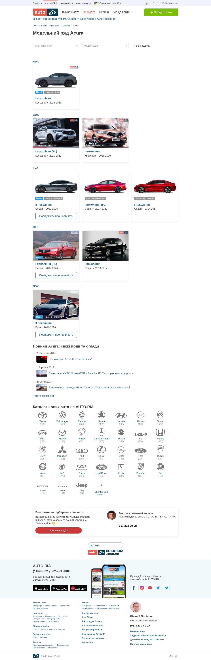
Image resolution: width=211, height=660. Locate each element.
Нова (35, 629)
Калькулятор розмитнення (43, 645)
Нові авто (89, 12)
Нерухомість (66, 3)
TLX (35, 167)
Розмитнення (113, 606)
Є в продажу (143, 45)
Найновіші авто (39, 621)
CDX (36, 114)
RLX (35, 227)
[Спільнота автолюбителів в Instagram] (141, 588)
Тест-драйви (86, 606)
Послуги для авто (41, 634)
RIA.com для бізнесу (92, 621)
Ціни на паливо (39, 648)
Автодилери (37, 606)
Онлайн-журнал (88, 608)
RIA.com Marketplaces (92, 625)
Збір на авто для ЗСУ (109, 3)
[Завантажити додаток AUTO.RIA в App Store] (41, 588)
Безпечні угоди (137, 631)
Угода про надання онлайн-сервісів (148, 635)
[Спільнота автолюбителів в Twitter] (158, 588)
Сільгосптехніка (41, 626)
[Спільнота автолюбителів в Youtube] (150, 588)
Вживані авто (70, 12)
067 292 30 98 (128, 525)
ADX (36, 61)
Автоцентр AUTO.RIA (55, 619)
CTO (35, 637)
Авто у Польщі (53, 621)
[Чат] (146, 3)
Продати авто (162, 12)
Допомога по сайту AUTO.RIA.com (147, 640)
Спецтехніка (63, 616)
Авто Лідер (87, 617)
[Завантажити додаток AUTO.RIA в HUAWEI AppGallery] (78, 588)
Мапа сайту (87, 642)
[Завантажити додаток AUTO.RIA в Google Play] (59, 588)
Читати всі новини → (45, 396)
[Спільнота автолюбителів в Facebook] (133, 588)
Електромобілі (38, 619)
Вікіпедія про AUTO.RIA (93, 634)
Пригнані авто (65, 606)
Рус (175, 656)
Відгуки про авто (90, 613)
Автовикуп (44, 637)
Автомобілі (51, 3)
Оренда (52, 629)
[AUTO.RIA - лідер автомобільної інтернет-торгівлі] (45, 12)
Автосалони (37, 616)
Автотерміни (52, 648)
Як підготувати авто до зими (108, 608)
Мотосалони (50, 616)
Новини (104, 12)
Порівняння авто (63, 645)
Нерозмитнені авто (40, 608)
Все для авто (121, 12)
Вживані (43, 629)
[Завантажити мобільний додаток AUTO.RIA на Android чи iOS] (108, 581)
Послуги (61, 629)
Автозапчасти (83, 3)
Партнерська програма (93, 638)
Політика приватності (141, 644)
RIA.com (37, 3)
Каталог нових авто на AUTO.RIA (63, 407)
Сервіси (37, 642)
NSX (36, 286)
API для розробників (92, 630)
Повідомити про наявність (56, 216)
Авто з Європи (51, 606)
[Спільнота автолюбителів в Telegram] (166, 588)
